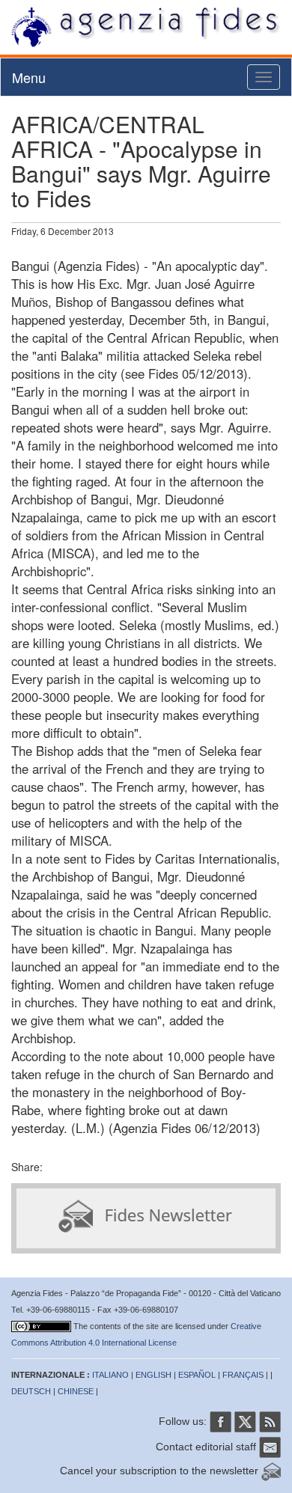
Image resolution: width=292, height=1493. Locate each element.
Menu (29, 77)
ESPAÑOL (197, 1374)
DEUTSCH (31, 1391)
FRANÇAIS (243, 1374)
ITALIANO (110, 1374)
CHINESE (76, 1391)
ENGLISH (153, 1374)
